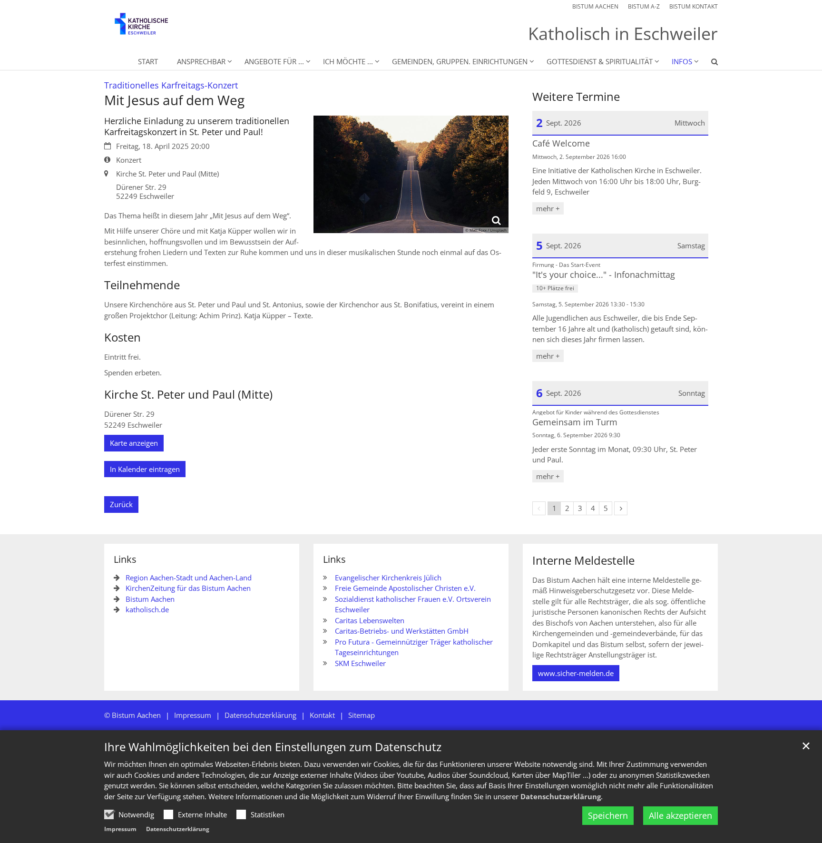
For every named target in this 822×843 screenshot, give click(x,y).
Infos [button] (682, 61)
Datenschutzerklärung (560, 796)
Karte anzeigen (134, 443)
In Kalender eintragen (145, 469)
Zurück (121, 504)
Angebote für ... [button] (274, 61)
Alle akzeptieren (680, 815)
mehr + (548, 208)
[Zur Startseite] (149, 28)
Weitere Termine (576, 96)
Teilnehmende (142, 285)
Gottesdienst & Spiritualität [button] (600, 61)
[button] (708, 63)
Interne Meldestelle (583, 560)
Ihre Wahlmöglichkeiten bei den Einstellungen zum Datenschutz (272, 747)
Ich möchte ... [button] (348, 61)
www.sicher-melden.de (576, 673)
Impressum (120, 829)
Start (148, 61)
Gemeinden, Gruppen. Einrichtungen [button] (460, 61)
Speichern (608, 815)
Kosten (122, 337)
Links (125, 559)
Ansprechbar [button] (201, 61)
